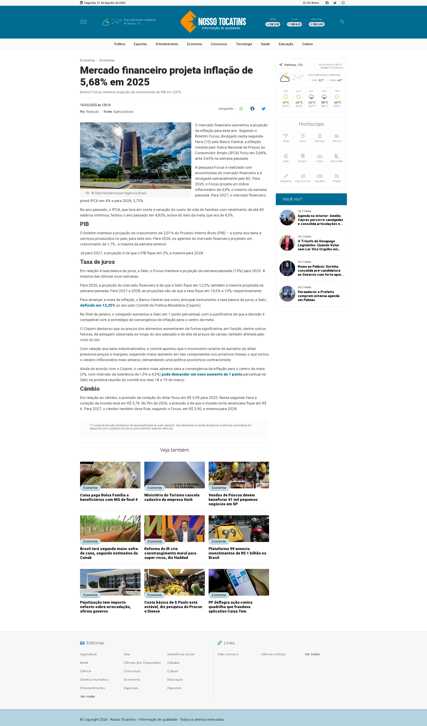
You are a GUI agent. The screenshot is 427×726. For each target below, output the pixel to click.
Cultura (307, 44)
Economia (194, 44)
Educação (286, 44)
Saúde (265, 44)
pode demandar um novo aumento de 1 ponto (202, 374)
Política (119, 44)
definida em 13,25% (97, 305)
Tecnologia (244, 44)
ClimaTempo (336, 67)
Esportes (140, 44)
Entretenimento (167, 44)
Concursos (219, 44)
